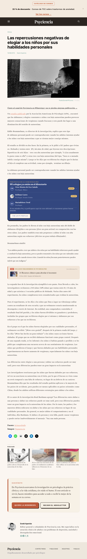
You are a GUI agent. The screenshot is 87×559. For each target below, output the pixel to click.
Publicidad (54, 549)
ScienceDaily (20, 425)
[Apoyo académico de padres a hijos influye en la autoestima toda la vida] (67, 455)
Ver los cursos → (43, 14)
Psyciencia (43, 21)
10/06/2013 (11, 53)
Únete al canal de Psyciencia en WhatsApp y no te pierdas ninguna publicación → (42, 108)
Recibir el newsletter (54, 505)
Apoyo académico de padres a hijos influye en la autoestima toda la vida (67, 464)
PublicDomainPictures (66, 100)
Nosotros (66, 549)
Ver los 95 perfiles (20, 216)
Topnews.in (20, 429)
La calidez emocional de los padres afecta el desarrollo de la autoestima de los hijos (17, 464)
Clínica (9, 32)
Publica (77, 549)
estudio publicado (18, 113)
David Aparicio (21, 53)
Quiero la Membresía (25, 505)
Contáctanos (40, 549)
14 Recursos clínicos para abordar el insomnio (38, 272)
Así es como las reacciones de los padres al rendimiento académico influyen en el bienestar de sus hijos (43, 465)
